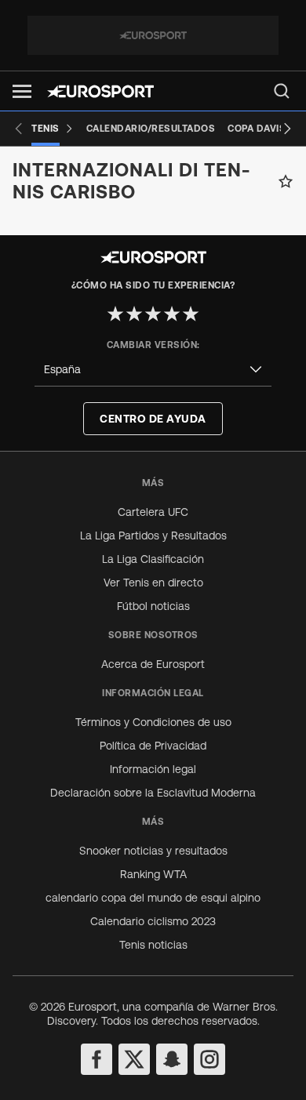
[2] (134, 313)
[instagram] (209, 1059)
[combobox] (153, 370)
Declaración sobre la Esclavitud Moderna (153, 792)
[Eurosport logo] (100, 91)
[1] (115, 313)
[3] (153, 313)
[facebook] (96, 1059)
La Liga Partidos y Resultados (153, 535)
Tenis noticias (153, 944)
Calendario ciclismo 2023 (153, 921)
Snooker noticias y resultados (153, 850)
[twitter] (134, 1059)
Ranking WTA (153, 874)
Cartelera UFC (153, 512)
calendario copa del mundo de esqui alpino (153, 897)
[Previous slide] (19, 128)
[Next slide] (287, 128)
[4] (171, 313)
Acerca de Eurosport (153, 664)
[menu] (281, 91)
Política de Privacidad (153, 745)
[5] (190, 313)
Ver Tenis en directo (153, 582)
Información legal (153, 769)
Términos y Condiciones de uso (153, 722)
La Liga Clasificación (153, 559)
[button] (22, 91)
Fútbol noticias (153, 606)
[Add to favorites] (285, 181)
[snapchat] (172, 1059)
